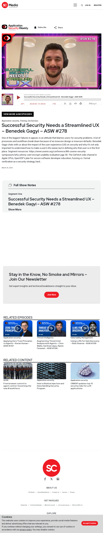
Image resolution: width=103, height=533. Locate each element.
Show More (14, 209)
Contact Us (55, 492)
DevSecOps (33, 121)
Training (23, 121)
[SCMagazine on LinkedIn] (57, 478)
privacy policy (26, 529)
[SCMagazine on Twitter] (51, 478)
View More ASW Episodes (17, 114)
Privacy (72, 492)
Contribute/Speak (36, 505)
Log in (87, 5)
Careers (64, 492)
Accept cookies (89, 523)
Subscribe (24, 505)
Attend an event (50, 505)
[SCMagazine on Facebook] (45, 478)
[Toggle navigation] (75, 5)
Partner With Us (77, 505)
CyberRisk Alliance (43, 492)
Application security (10, 121)
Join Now (51, 295)
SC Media (32, 492)
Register (97, 5)
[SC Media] (10, 5)
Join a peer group (63, 505)
